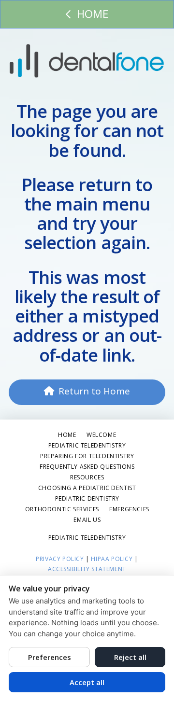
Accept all (87, 682)
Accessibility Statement (87, 569)
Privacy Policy (60, 559)
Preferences (49, 657)
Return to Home (94, 391)
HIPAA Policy (111, 559)
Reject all (130, 657)
